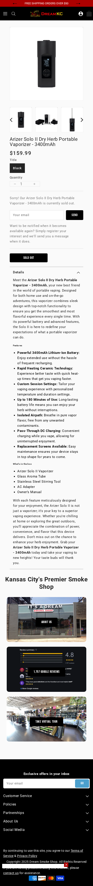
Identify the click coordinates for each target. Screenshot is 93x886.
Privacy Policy (27, 856)
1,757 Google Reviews (47, 672)
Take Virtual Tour (46, 722)
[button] (46, 272)
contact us (11, 873)
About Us (46, 622)
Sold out (28, 258)
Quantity (16, 177)
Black (17, 168)
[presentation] (15, 3)
